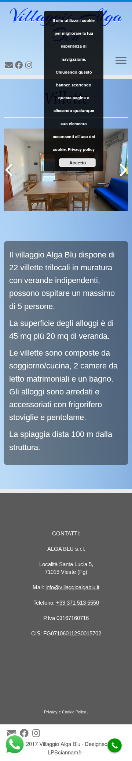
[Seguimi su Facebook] (20, 65)
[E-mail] (10, 65)
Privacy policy (81, 149)
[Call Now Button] (114, 745)
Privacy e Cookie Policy (65, 712)
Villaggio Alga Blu (59, 743)
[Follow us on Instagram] (29, 65)
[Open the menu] (120, 60)
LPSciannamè (64, 752)
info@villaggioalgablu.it (72, 587)
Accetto (77, 162)
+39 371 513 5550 (77, 602)
